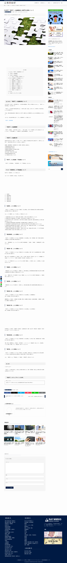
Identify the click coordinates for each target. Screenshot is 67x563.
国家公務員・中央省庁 (8, 389)
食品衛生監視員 (7, 526)
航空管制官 (7, 530)
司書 (25, 533)
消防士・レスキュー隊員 (28, 525)
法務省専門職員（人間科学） (10, 529)
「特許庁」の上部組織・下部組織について (17, 76)
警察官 (25, 523)
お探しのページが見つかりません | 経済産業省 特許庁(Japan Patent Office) (19, 382)
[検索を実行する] (62, 169)
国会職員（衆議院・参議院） (10, 537)
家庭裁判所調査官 (8, 536)
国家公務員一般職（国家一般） (10, 522)
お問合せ (25, 559)
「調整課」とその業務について (16, 83)
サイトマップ (33, 559)
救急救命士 (26, 526)
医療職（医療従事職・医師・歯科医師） (31, 542)
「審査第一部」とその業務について (16, 82)
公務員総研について (20, 559)
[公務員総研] (10, 3)
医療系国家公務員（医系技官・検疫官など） (13, 556)
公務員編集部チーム (9, 414)
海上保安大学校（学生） (9, 546)
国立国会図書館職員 (8, 539)
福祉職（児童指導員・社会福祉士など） (31, 543)
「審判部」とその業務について (16, 89)
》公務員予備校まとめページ (52, 151)
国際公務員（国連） (28, 553)
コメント (7, 462)
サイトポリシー (38, 559)
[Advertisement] (25, 55)
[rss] (61, 0)
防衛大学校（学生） (8, 550)
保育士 (25, 530)
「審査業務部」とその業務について (16, 80)
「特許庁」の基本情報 (9, 120)
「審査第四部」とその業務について (16, 88)
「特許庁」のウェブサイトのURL (15, 93)
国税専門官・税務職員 (9, 523)
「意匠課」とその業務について (16, 84)
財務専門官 (7, 525)
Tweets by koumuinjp (51, 46)
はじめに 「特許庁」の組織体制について (17, 71)
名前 (6, 474)
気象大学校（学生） (8, 549)
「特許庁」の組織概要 (13, 73)
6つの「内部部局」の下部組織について (16, 78)
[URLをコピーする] (42, 393)
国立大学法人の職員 (28, 552)
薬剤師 (25, 537)
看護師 (25, 540)
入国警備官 (7, 542)
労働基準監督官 (7, 527)
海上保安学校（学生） (9, 547)
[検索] (62, 0)
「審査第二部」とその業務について (16, 85)
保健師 (25, 539)
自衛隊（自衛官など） (9, 554)
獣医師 (25, 536)
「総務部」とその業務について (16, 79)
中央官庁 (14, 389)
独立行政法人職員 (27, 551)
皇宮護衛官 (7, 543)
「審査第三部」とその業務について (16, 87)
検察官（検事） (7, 533)
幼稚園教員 (26, 529)
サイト (7, 482)
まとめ (11, 91)
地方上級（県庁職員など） (29, 520)
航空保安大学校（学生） (9, 553)
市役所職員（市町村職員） (29, 522)
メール (7, 478)
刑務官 (6, 540)
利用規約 (29, 559)
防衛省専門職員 (7, 544)
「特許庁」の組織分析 (13, 75)
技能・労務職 (26, 544)
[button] (7, 393)
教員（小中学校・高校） (28, 527)
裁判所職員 (7, 535)
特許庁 (17, 389)
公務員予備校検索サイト (45, 559)
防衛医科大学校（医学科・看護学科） (11, 551)
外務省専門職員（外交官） (9, 532)
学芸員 (25, 532)
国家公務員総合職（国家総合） (10, 520)
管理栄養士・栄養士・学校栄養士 (30, 535)
